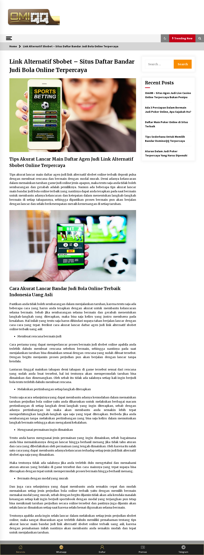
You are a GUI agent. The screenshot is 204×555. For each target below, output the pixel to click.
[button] (165, 38)
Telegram (183, 551)
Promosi (143, 551)
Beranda (20, 551)
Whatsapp (61, 551)
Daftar (102, 551)
